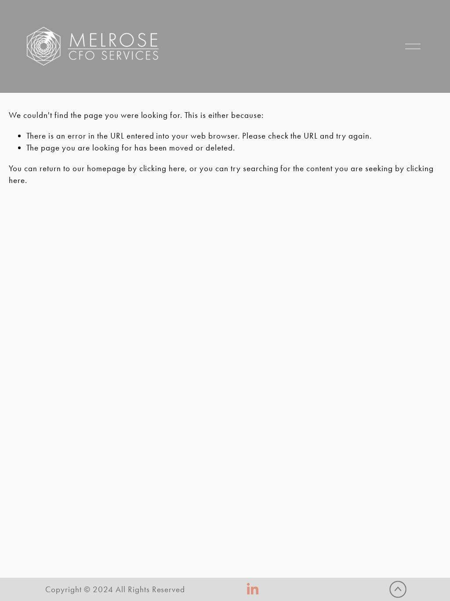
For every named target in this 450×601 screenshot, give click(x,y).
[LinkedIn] (252, 589)
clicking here (162, 168)
